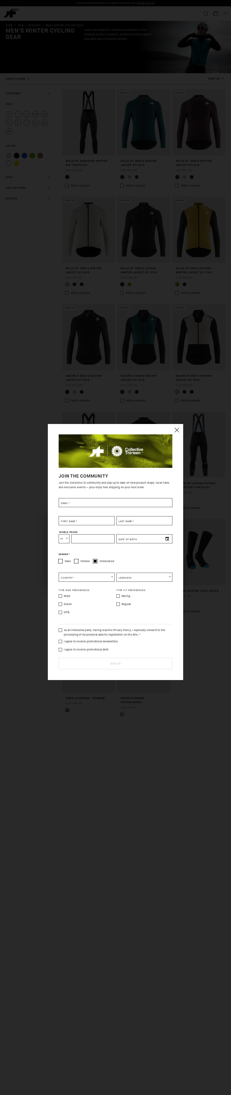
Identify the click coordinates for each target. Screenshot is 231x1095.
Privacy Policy (122, 630)
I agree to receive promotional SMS (86, 649)
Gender (64, 554)
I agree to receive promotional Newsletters (91, 641)
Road (67, 596)
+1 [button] (61, 539)
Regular (126, 604)
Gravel (68, 604)
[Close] (176, 430)
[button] (86, 577)
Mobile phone (68, 532)
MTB (67, 612)
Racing (126, 596)
